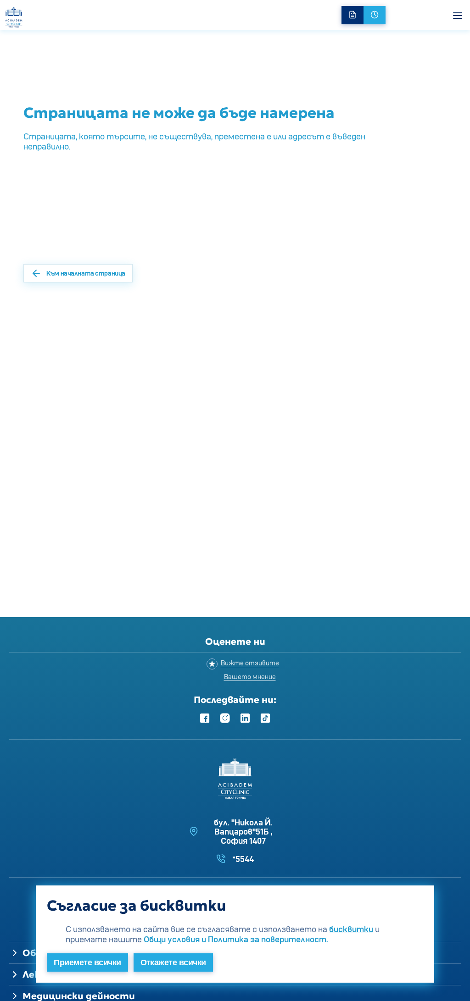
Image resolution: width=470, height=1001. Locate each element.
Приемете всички (87, 962)
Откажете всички (173, 962)
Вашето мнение (250, 676)
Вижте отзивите (250, 663)
